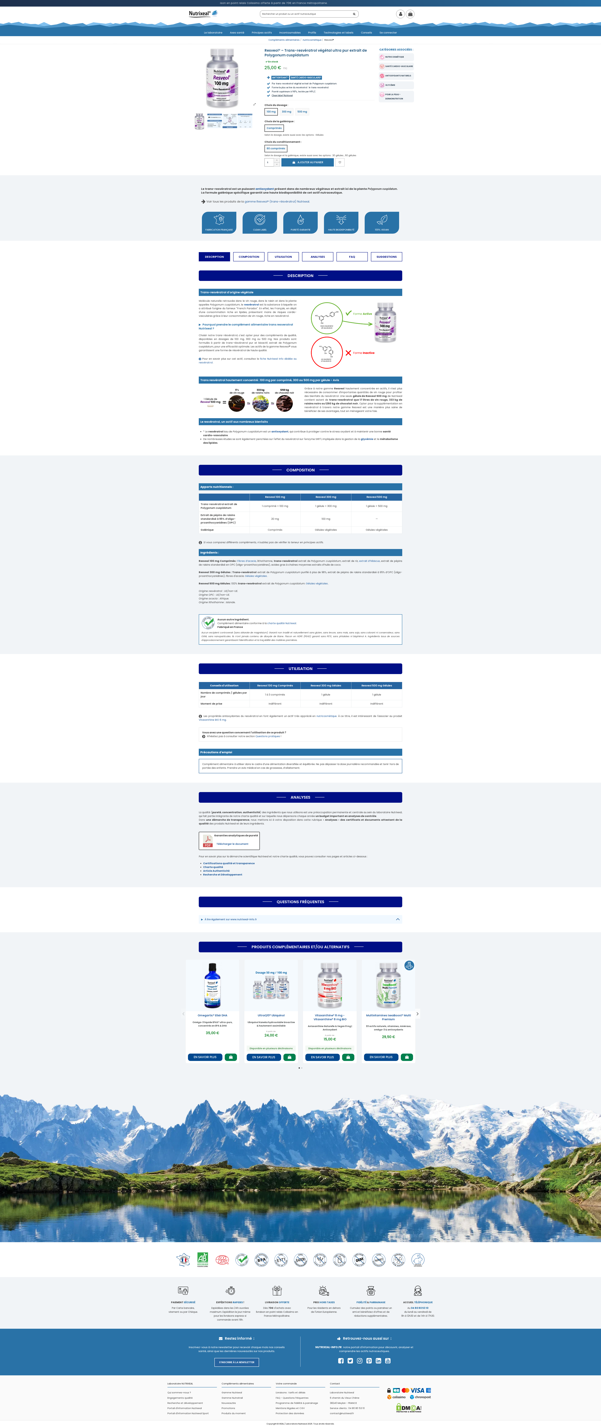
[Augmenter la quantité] (277, 160)
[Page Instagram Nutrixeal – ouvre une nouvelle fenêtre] (360, 1360)
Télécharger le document (232, 844)
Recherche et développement (185, 1403)
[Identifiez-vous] (400, 14)
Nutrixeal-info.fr (328, 1347)
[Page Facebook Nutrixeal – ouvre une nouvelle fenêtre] (341, 1360)
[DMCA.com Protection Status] (408, 1407)
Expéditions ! (230, 1302)
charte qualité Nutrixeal (281, 623)
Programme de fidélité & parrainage (297, 1403)
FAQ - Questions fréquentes (292, 1397)
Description (214, 257)
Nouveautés (229, 1403)
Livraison (277, 1302)
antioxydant (264, 189)
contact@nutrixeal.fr (342, 1413)
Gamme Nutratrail (232, 1397)
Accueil (418, 1302)
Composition (249, 257)
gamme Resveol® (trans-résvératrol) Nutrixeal (277, 201)
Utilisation (283, 257)
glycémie (390, 85)
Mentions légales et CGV (290, 1408)
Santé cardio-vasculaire (399, 66)
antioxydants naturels (398, 75)
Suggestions (387, 257)
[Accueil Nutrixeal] (203, 13)
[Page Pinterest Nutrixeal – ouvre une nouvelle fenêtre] (369, 1360)
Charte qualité (213, 867)
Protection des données (290, 1413)
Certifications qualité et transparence (229, 863)
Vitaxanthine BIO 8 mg (212, 720)
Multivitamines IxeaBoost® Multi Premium (388, 1017)
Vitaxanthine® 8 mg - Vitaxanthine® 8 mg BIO (330, 1017)
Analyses (318, 257)
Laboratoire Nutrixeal (342, 1392)
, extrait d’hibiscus (369, 561)
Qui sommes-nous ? (179, 1392)
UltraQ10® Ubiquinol (271, 1015)
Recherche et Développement (222, 874)
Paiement (183, 1302)
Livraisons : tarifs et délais (290, 1392)
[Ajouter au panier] (231, 1057)
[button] (213, 32)
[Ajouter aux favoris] (339, 162)
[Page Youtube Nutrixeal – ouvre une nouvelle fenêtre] (387, 1360)
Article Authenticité (216, 871)
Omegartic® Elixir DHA (212, 1015)
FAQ (352, 257)
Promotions (228, 1408)
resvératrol (251, 304)
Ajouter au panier (310, 162)
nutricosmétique (394, 57)
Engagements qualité (180, 1397)
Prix (324, 1302)
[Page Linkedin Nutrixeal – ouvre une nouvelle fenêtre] (379, 1360)
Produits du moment (234, 1413)
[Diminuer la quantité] (277, 164)
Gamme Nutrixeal (232, 1392)
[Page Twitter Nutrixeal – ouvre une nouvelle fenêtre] (351, 1360)
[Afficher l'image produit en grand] (222, 77)
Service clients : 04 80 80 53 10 (347, 1408)
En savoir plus (205, 1057)
